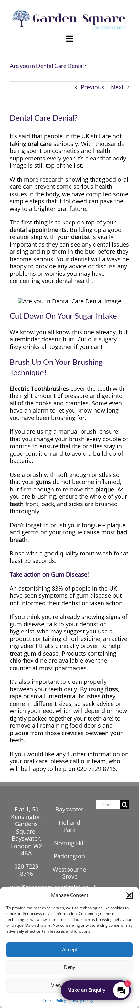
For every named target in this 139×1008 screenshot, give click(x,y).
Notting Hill (69, 843)
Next (117, 87)
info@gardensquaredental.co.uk (53, 887)
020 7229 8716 (26, 870)
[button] (129, 895)
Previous (92, 87)
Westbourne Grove (69, 873)
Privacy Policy (81, 1000)
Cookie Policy (54, 1000)
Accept (69, 949)
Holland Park (69, 826)
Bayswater (69, 809)
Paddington (69, 856)
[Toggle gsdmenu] (69, 39)
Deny (69, 967)
